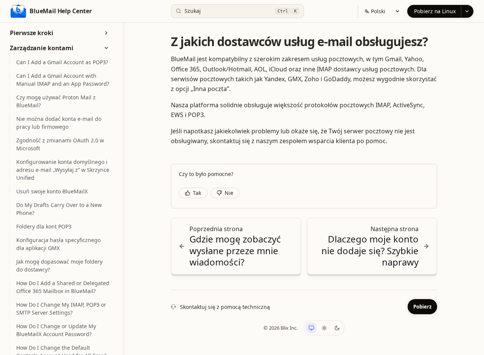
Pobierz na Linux (435, 11)
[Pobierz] (467, 11)
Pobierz (422, 306)
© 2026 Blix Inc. (281, 327)
